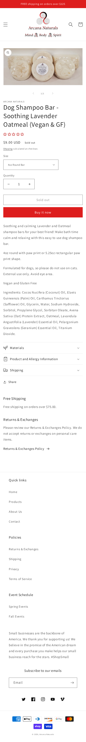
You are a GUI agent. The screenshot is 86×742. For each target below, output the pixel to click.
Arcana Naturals (46, 734)
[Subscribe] (72, 683)
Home (13, 492)
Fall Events (16, 616)
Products (15, 502)
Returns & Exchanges (23, 549)
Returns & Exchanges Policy (23, 449)
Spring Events (18, 607)
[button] (5, 24)
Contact (14, 521)
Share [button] (12, 382)
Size (5, 156)
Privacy (14, 569)
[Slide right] (53, 93)
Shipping (8, 148)
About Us (15, 512)
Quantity (8, 175)
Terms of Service (20, 579)
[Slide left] (33, 93)
